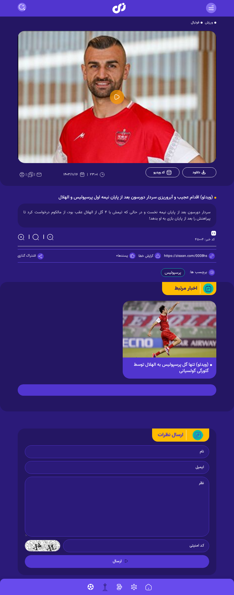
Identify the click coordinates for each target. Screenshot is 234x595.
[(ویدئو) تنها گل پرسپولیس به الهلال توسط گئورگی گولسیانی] (169, 332)
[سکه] (119, 587)
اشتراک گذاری (27, 255)
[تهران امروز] (105, 587)
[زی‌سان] (119, 8)
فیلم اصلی (196, 187)
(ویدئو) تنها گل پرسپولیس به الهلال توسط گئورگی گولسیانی (171, 368)
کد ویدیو (159, 172)
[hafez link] (134, 587)
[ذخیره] (30, 174)
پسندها (123, 255)
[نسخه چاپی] (22, 174)
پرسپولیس (173, 273)
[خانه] (148, 587)
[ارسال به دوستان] (39, 174)
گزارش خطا (145, 256)
